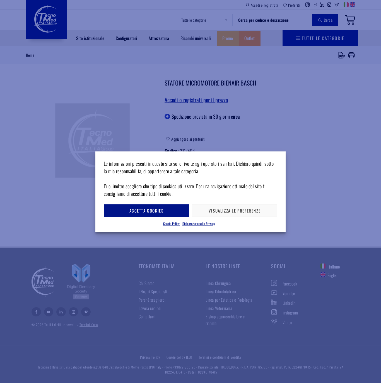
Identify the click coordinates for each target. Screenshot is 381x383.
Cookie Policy (171, 223)
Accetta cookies (146, 211)
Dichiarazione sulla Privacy (198, 223)
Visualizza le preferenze (235, 211)
